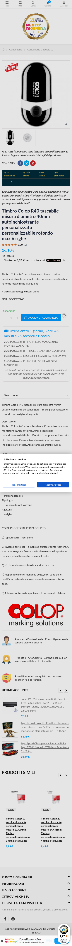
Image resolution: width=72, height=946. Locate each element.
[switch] (64, 941)
